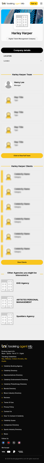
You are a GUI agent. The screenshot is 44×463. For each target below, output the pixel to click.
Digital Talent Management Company (22, 39)
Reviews (7, 397)
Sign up (34, 3)
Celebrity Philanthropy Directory (15, 384)
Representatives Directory (13, 375)
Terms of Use (9, 402)
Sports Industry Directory (13, 429)
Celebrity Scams (9, 420)
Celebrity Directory (10, 370)
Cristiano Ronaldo (18, 359)
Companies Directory (11, 425)
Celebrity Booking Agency (13, 366)
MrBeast (8, 359)
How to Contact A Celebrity (14, 416)
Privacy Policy (9, 407)
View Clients (22, 262)
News (6, 434)
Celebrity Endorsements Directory (16, 379)
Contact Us (8, 411)
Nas (3, 359)
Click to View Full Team (22, 155)
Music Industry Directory (12, 393)
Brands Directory (10, 388)
